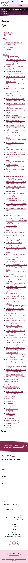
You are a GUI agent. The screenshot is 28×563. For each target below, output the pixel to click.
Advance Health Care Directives (12, 388)
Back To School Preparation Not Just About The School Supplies (15, 233)
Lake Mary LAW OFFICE (14, 536)
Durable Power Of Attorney (13, 420)
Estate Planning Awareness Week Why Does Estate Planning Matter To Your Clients (15, 85)
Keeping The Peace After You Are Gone (16, 310)
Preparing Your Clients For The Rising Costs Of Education (15, 170)
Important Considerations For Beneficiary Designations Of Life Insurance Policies (16, 306)
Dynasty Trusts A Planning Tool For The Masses (15, 77)
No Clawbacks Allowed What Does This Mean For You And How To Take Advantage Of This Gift (15, 322)
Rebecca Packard (8, 32)
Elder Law (5, 41)
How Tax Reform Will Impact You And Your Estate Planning (15, 299)
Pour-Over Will (9, 427)
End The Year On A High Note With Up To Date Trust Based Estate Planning (16, 265)
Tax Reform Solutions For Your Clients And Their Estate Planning (15, 187)
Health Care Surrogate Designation (14, 392)
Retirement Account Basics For (13, 346)
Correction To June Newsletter (13, 71)
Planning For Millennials (12, 165)
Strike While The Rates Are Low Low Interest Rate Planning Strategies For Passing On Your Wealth (15, 351)
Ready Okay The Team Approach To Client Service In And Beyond (14, 177)
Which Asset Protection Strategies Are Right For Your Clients (15, 225)
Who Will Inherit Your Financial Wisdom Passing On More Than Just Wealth (16, 370)
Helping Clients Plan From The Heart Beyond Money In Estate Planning (15, 108)
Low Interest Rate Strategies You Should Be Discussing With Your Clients (16, 150)
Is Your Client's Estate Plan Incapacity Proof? (15, 147)
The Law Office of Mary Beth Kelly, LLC (11, 557)
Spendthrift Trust (10, 412)
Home (4, 51)
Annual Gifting (9, 398)
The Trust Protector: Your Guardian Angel (16, 354)
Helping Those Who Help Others (14, 115)
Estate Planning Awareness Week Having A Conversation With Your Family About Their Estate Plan (16, 273)
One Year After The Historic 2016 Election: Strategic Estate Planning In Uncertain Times (15, 327)
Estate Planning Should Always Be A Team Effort (15, 89)
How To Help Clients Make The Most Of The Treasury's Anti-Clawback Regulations (16, 132)
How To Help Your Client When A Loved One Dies (16, 137)
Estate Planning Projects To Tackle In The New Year (16, 277)
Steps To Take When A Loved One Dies (15, 348)
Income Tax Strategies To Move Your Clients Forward (15, 143)
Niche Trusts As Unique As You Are (14, 319)
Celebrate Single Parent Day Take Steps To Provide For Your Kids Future (16, 240)
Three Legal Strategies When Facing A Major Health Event (15, 357)
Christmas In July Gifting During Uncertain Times (13, 64)
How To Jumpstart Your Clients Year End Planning (16, 140)
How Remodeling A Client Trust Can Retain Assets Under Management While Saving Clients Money (16, 127)
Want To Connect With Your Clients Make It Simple (15, 213)
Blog (4, 38)
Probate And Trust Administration (11, 381)
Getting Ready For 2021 (11, 293)
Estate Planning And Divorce (10, 44)
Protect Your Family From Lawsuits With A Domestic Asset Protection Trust (16, 341)
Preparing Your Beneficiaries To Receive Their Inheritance (16, 338)
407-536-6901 (19, 5)
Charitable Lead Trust (11, 402)
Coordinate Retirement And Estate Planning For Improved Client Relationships (14, 68)
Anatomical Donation (11, 390)
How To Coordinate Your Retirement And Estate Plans (16, 302)
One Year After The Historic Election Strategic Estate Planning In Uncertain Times (15, 158)
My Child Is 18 (7, 49)
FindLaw (14, 560)
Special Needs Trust (9, 385)
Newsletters (6, 55)
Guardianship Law (7, 46)
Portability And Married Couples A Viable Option (16, 167)
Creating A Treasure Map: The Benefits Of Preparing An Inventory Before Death (16, 248)
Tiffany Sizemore (8, 36)
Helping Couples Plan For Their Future (15, 110)
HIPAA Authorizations (8, 48)
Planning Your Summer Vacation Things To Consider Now (15, 335)
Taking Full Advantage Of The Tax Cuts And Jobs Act (15, 184)
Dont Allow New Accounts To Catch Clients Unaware (15, 74)
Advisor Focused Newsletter (11, 56)
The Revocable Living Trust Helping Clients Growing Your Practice (15, 194)
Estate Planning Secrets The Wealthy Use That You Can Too (16, 280)
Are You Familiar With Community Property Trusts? (14, 230)
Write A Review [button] (14, 554)
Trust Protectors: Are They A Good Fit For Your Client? (16, 209)
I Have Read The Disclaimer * (11, 505)
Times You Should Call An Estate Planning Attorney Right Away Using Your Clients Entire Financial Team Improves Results (16, 205)
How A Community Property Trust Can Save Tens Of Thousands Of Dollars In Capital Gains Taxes (15, 122)
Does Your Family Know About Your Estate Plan (15, 252)
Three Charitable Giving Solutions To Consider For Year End (15, 197)
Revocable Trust (10, 410)
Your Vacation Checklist (12, 380)
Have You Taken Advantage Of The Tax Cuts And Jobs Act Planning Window (15, 296)
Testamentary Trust (10, 414)
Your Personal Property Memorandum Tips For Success (15, 377)
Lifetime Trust (9, 407)
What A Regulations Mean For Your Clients (14, 216)
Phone (3, 469)
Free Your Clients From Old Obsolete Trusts (15, 96)
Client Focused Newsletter (11, 227)
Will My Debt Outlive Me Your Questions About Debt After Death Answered (16, 374)
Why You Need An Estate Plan (11, 417)
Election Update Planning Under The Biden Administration (15, 81)
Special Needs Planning (9, 383)
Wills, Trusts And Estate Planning (11, 386)
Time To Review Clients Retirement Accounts (15, 201)
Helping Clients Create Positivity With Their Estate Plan (15, 104)
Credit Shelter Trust (11, 403)
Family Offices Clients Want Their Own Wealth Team (15, 92)
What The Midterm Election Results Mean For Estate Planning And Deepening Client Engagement (16, 220)
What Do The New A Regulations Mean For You (15, 363)
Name (3, 462)
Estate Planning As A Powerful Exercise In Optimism (16, 269)
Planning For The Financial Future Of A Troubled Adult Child (15, 331)
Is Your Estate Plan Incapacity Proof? (15, 309)
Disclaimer (4, 501)
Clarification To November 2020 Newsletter (14, 243)
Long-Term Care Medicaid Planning (13, 43)
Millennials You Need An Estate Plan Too (16, 315)
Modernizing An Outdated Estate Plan (15, 317)
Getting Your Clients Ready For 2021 (15, 99)
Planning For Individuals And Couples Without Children (15, 162)
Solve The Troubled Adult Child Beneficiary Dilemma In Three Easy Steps (16, 181)
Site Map (7, 559)
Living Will (8, 425)
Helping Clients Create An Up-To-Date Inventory (15, 101)
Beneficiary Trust (10, 400)
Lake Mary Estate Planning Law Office (12, 53)
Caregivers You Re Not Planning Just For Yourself (16, 236)
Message (4, 484)
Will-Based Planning (9, 419)
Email (14, 2)
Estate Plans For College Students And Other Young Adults (15, 284)
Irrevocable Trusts (10, 405)
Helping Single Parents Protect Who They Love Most (15, 113)
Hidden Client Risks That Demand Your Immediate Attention (15, 118)
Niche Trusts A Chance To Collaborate (15, 154)
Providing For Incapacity (12, 393)
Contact (5, 39)
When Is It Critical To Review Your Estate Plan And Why (16, 367)
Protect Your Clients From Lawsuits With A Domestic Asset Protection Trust (16, 174)
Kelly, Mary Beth (7, 435)
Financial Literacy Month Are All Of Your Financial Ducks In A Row (16, 287)
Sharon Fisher (7, 34)
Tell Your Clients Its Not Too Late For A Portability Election (15, 191)
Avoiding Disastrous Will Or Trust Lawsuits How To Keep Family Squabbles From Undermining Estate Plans (16, 59)
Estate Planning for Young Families (14, 422)
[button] (23, 2)
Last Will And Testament (12, 424)
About (4, 29)
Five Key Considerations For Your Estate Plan (16, 291)
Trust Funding (9, 415)
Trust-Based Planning (9, 397)
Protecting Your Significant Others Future (16, 344)
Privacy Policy (11, 559)
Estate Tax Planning (9, 395)
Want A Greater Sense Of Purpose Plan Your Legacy (15, 360)
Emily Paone (7, 31)
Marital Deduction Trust (12, 409)
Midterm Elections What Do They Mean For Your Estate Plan (15, 313)
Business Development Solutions (20, 559)
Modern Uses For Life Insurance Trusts (15, 153)
